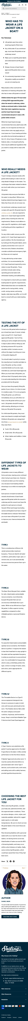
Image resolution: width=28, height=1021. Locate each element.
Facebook (3, 1017)
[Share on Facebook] (10, 861)
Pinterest (15, 1017)
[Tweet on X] (7, 861)
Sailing (14, 17)
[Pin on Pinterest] (13, 861)
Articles (7, 13)
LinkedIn (20, 1017)
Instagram (9, 1017)
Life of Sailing (7, 1015)
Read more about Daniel (10, 916)
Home (2, 13)
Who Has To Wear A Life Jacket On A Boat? (10, 14)
